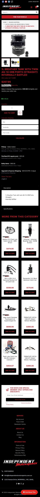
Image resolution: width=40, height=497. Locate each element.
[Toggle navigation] (31, 7)
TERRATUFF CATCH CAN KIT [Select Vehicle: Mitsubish (30, 319)
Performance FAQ (20, 455)
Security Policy (20, 453)
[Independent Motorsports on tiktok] (12, 1)
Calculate (20, 138)
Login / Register (33, 1)
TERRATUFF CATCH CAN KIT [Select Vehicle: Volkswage (30, 358)
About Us (20, 432)
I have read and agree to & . (19, 403)
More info (14, 85)
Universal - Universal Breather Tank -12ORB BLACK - (30, 240)
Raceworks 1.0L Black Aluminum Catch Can (30, 279)
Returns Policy (20, 450)
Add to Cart (9, 113)
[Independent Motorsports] (11, 7)
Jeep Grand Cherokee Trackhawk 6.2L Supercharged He (10, 319)
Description (7, 188)
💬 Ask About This (29, 492)
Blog (20, 437)
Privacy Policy (9, 404)
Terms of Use (20, 445)
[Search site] (37, 12)
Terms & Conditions (26, 403)
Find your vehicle (20, 17)
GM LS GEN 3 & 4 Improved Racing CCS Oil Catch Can (10, 280)
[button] (20, 112)
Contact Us (20, 435)
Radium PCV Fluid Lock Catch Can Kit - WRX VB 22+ (10, 240)
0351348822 (9, 471)
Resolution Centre (20, 424)
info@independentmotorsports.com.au (18, 475)
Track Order (20, 422)
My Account (20, 419)
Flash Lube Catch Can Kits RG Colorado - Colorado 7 (10, 358)
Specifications (8, 209)
